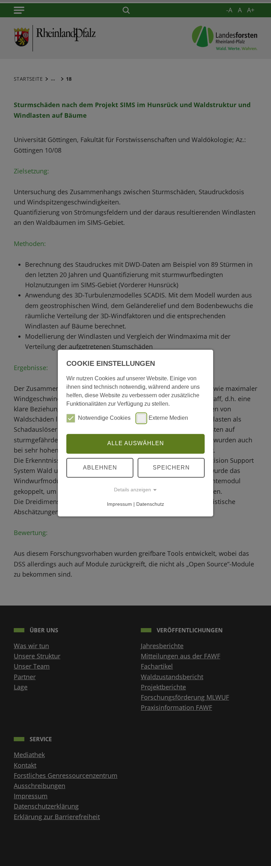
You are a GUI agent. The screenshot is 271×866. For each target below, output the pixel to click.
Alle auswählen (135, 444)
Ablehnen (100, 468)
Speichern (171, 468)
